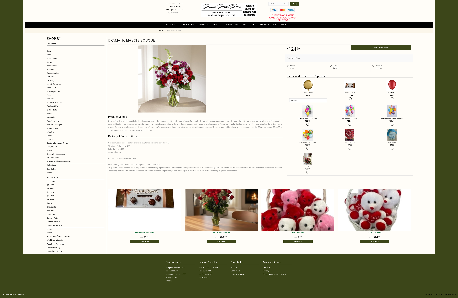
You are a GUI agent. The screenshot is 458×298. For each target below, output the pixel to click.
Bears (49, 55)
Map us (169, 281)
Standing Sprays (53, 128)
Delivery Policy (53, 218)
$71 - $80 (50, 196)
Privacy (50, 233)
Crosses (50, 139)
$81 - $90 (50, 199)
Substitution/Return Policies (58, 236)
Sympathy (203, 25)
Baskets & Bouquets (55, 124)
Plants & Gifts (187, 25)
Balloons (50, 99)
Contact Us (51, 214)
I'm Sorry (50, 80)
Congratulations (53, 73)
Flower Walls (52, 58)
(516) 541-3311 (176, 12)
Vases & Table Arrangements (226, 25)
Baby (49, 51)
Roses (49, 172)
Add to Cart (381, 47)
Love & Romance (54, 84)
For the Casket (53, 157)
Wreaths (50, 132)
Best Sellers (51, 169)
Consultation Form (54, 251)
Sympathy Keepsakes (56, 154)
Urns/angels (52, 146)
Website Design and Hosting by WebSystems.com (440, 294)
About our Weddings (55, 244)
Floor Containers (53, 121)
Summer (50, 62)
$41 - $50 (50, 185)
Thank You (51, 88)
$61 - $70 (50, 192)
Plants (49, 113)
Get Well (50, 77)
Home (161, 30)
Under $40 (51, 181)
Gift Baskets (52, 110)
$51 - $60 (50, 188)
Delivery (50, 229)
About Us (50, 211)
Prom (49, 95)
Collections (249, 25)
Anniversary (52, 66)
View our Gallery (53, 247)
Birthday (50, 69)
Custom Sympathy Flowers (58, 143)
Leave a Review (53, 221)
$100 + (49, 203)
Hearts (49, 136)
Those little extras (54, 102)
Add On (50, 47)
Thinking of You (53, 91)
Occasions (171, 25)
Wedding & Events (268, 25)
